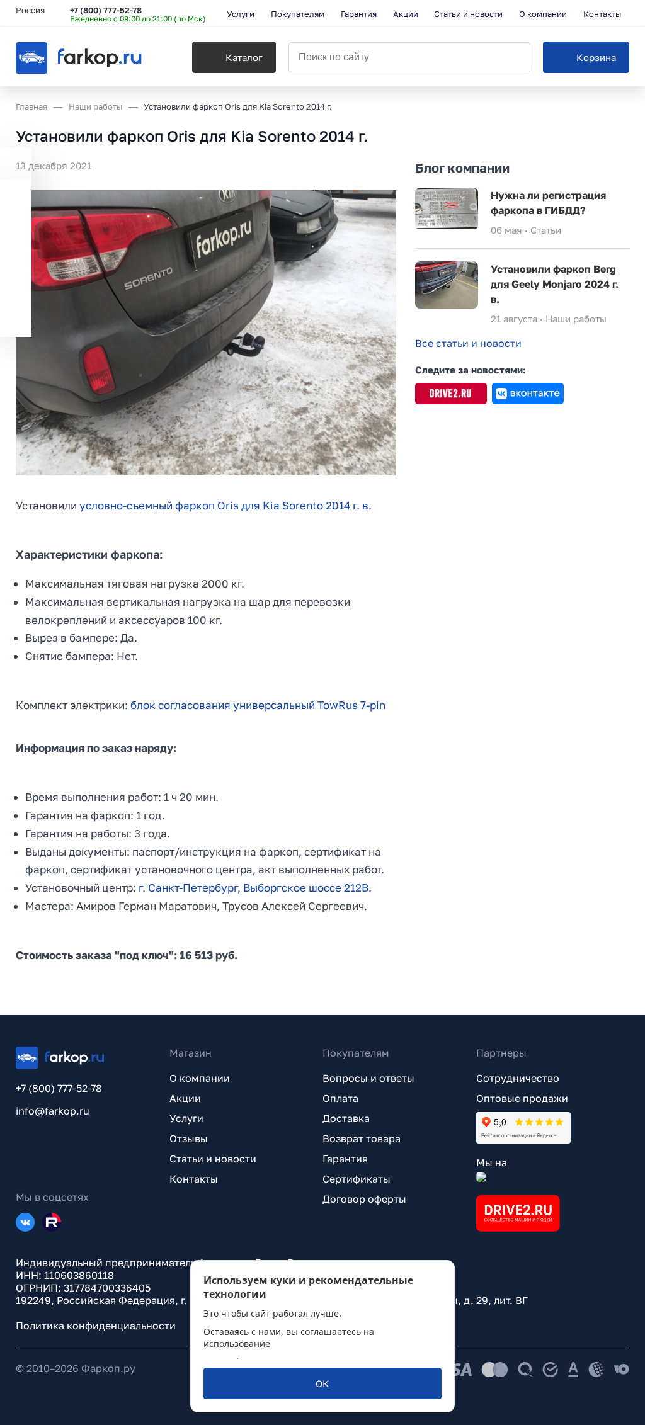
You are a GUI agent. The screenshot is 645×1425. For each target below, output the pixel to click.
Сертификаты (356, 1178)
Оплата (340, 1098)
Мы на (491, 1162)
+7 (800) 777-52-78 (106, 10)
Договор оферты (364, 1199)
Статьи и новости (212, 1158)
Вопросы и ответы (368, 1078)
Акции (185, 1098)
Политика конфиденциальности (96, 1325)
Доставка (346, 1118)
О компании (199, 1078)
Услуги (186, 1118)
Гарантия (345, 1158)
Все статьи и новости (468, 343)
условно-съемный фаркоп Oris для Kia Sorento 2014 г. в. (225, 505)
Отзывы (188, 1138)
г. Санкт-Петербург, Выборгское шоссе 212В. (255, 887)
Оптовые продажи (522, 1098)
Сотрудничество (517, 1078)
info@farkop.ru (52, 1110)
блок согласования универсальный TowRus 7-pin (257, 705)
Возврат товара (361, 1138)
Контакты (193, 1178)
